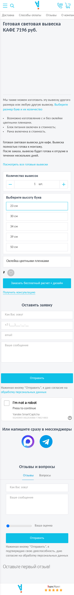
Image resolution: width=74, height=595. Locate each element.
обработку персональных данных (23, 392)
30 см (14, 216)
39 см (14, 236)
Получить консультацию (19, 292)
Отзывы (51, 15)
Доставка (8, 15)
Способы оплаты (30, 15)
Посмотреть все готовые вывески (25, 164)
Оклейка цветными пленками (27, 261)
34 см (14, 226)
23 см (14, 206)
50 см (14, 247)
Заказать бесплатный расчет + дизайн (37, 283)
